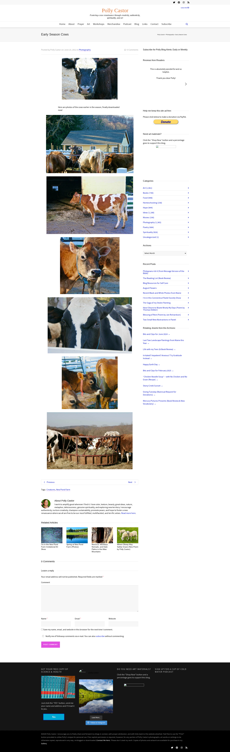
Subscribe (184, 8)
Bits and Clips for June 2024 (156, 334)
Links (144, 24)
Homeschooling (152, 202)
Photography (85, 50)
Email (77, 618)
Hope (148, 207)
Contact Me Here (103, 740)
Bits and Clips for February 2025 (158, 370)
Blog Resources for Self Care (155, 283)
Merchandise (113, 24)
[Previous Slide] (145, 83)
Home (62, 24)
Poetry (148, 227)
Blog (136, 24)
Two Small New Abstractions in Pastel (159, 319)
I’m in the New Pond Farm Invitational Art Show (49, 546)
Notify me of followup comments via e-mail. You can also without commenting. (84, 636)
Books (148, 193)
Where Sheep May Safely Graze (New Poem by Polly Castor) (127, 546)
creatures (50, 489)
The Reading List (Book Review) (157, 278)
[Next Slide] (186, 83)
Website (112, 618)
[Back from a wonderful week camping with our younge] (96, 696)
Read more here (128, 513)
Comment (45, 582)
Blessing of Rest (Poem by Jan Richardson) (162, 314)
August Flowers (150, 288)
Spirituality (150, 232)
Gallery (44, 743)
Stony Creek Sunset (153, 385)
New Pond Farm (63, 489)
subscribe (100, 636)
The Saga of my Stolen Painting (157, 303)
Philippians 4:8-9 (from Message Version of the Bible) (163, 272)
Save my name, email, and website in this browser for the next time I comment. (78, 629)
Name (43, 618)
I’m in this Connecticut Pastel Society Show (162, 298)
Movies (148, 217)
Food (148, 198)
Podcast (127, 24)
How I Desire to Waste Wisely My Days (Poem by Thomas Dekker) (164, 308)
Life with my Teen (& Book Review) (159, 349)
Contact (154, 24)
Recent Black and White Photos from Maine (162, 293)
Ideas (148, 212)
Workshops (98, 24)
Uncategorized (151, 237)
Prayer (81, 24)
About (71, 24)
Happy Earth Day (151, 364)
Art (88, 24)
